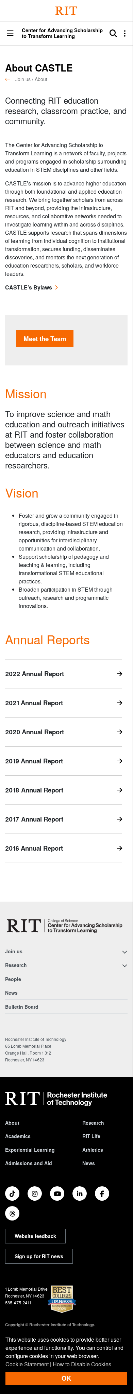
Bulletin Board (21, 1006)
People (13, 979)
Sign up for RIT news (39, 1256)
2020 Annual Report (34, 731)
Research (93, 1122)
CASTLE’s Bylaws (28, 287)
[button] (10, 33)
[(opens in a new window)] (12, 1193)
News (11, 992)
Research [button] (16, 964)
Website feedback (35, 1235)
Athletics (92, 1149)
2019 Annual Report (34, 760)
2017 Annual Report (34, 819)
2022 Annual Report (34, 673)
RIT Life (91, 1136)
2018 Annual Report (34, 790)
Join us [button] (13, 951)
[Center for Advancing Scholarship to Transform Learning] (66, 925)
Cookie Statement (27, 1364)
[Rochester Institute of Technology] (66, 10)
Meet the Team (44, 338)
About (12, 1122)
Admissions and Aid (28, 1163)
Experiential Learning (30, 1149)
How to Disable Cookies (82, 1364)
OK (66, 1378)
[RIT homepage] (56, 1099)
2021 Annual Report (34, 702)
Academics (18, 1136)
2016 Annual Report (34, 848)
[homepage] (10, 79)
